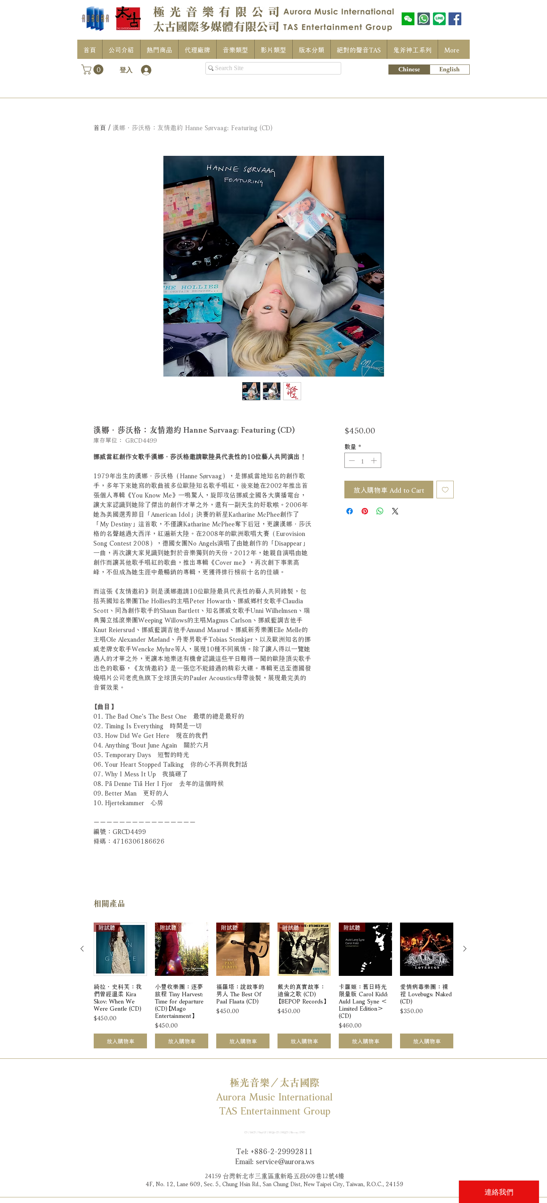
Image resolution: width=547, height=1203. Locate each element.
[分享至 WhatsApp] (380, 511)
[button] (93, 69)
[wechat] (408, 18)
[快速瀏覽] (426, 949)
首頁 (99, 127)
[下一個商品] (465, 948)
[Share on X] (395, 511)
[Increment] (374, 460)
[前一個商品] (82, 948)
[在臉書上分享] (349, 511)
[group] (273, 985)
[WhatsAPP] (423, 18)
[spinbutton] (362, 460)
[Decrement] (351, 460)
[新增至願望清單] (445, 489)
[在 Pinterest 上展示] (365, 511)
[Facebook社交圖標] (454, 18)
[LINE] (439, 18)
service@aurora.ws (285, 1160)
